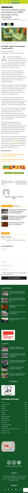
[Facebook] (2, 24)
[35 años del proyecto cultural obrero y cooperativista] (4, 224)
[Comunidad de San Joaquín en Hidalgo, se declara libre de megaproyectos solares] (4, 362)
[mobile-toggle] (2, 2)
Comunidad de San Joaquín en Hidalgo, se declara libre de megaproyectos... (17, 361)
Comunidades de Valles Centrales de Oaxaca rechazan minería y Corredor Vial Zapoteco (17, 217)
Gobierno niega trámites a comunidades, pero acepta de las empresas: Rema (21, 182)
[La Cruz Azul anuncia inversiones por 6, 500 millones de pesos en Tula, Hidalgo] (4, 320)
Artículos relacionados (7, 206)
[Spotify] (15, 489)
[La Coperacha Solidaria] (14, 173)
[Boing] (14, 167)
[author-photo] (14, 192)
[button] (26, 2)
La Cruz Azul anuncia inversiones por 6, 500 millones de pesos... (17, 319)
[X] (5, 24)
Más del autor (17, 206)
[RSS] (12, 489)
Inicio (2, 5)
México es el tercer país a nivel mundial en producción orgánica (7, 182)
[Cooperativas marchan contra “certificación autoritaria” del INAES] (4, 348)
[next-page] (4, 229)
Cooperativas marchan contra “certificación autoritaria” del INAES (16, 347)
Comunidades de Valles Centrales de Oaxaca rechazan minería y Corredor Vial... (17, 300)
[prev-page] (2, 229)
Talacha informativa (8, 5)
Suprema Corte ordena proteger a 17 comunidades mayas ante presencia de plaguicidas (18, 211)
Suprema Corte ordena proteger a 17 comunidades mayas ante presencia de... (17, 293)
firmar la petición (15, 142)
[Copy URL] (12, 24)
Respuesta (8, 241)
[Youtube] (23, 489)
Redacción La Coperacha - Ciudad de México (11, 19)
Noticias (15, 5)
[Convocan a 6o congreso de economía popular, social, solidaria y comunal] (4, 375)
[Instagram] (8, 489)
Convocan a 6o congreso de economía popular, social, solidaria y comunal (17, 374)
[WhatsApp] (9, 24)
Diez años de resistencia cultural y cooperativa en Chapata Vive (16, 367)
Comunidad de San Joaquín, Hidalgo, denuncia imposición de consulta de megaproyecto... (17, 355)
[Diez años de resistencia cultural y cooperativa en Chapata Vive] (4, 368)
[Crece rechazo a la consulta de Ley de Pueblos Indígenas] (4, 313)
